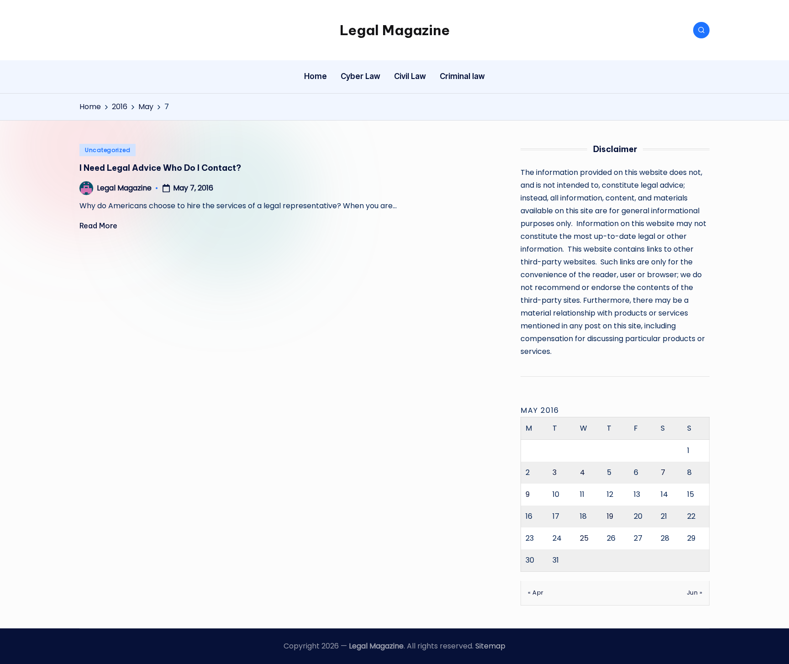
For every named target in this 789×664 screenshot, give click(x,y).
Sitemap (490, 646)
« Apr (536, 592)
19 (610, 516)
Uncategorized (107, 150)
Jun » (695, 592)
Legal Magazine (395, 30)
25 (584, 538)
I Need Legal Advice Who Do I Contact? (160, 168)
